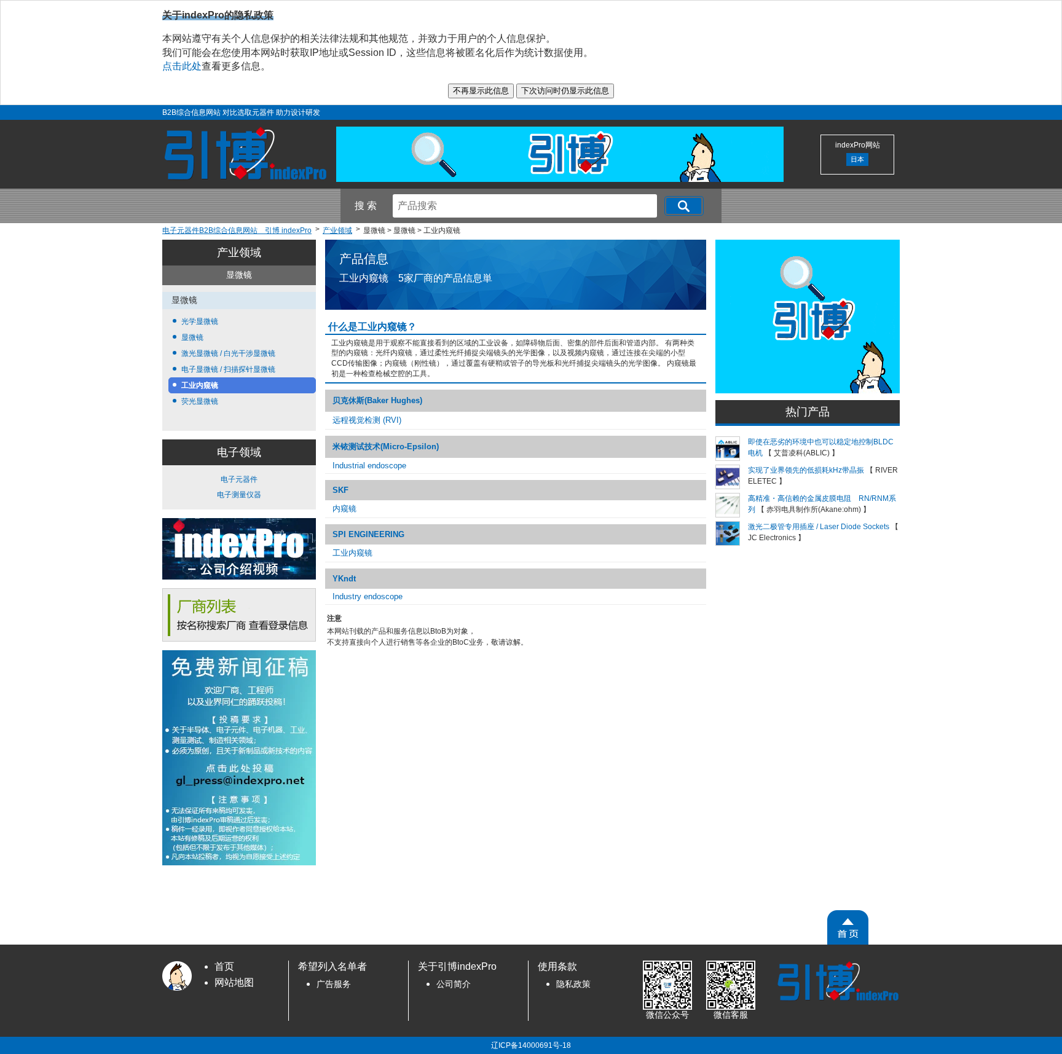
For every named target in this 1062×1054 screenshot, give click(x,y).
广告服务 (334, 984)
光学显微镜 (199, 321)
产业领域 (239, 252)
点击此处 (182, 66)
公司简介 (453, 984)
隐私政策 (573, 984)
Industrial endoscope (369, 465)
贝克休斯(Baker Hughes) (377, 400)
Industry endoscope (367, 596)
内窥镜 (344, 508)
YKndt (344, 578)
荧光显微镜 (199, 401)
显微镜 (192, 337)
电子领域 (239, 452)
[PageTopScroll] (847, 927)
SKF (340, 490)
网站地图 (234, 982)
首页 (224, 966)
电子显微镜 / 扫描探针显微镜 (228, 369)
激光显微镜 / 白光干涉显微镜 (228, 353)
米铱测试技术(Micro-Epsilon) (385, 446)
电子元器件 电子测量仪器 (239, 487)
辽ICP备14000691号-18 (531, 1045)
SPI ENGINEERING (368, 534)
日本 (857, 159)
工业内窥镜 (199, 385)
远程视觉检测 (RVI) (366, 420)
